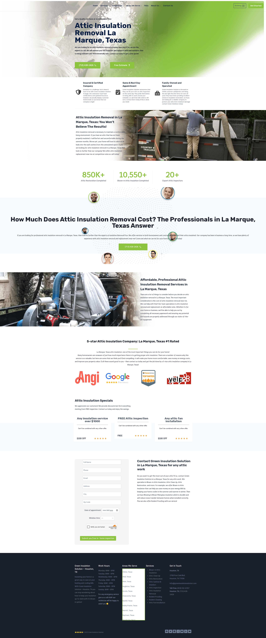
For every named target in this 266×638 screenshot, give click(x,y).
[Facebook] (166, 631)
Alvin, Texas (127, 582)
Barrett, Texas (128, 610)
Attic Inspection (155, 588)
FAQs (146, 6)
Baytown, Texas (128, 615)
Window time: (95, 518)
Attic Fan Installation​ (157, 603)
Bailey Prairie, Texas (130, 606)
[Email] (182, 631)
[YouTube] (189, 631)
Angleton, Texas (129, 586)
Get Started (255, 6)
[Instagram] (174, 631)
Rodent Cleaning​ (155, 600)
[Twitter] (170, 631)
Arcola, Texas (127, 591)
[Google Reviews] (185, 631)
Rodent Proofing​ (155, 597)
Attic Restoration (155, 579)
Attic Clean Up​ (154, 576)
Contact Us (168, 6)
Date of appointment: (93, 510)
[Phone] (178, 631)
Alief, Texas (127, 577)
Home (95, 6)
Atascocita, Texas (129, 596)
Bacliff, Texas (127, 601)
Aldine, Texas (127, 572)
